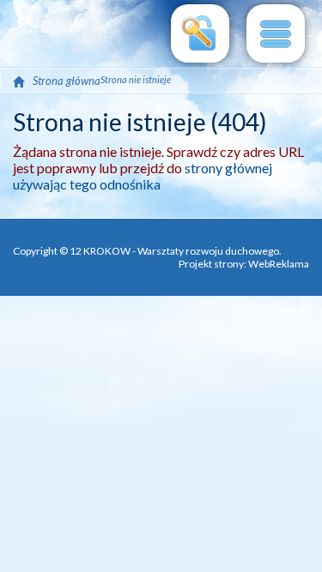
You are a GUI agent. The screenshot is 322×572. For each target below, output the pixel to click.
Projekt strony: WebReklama (244, 263)
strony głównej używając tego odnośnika (142, 176)
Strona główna (66, 80)
